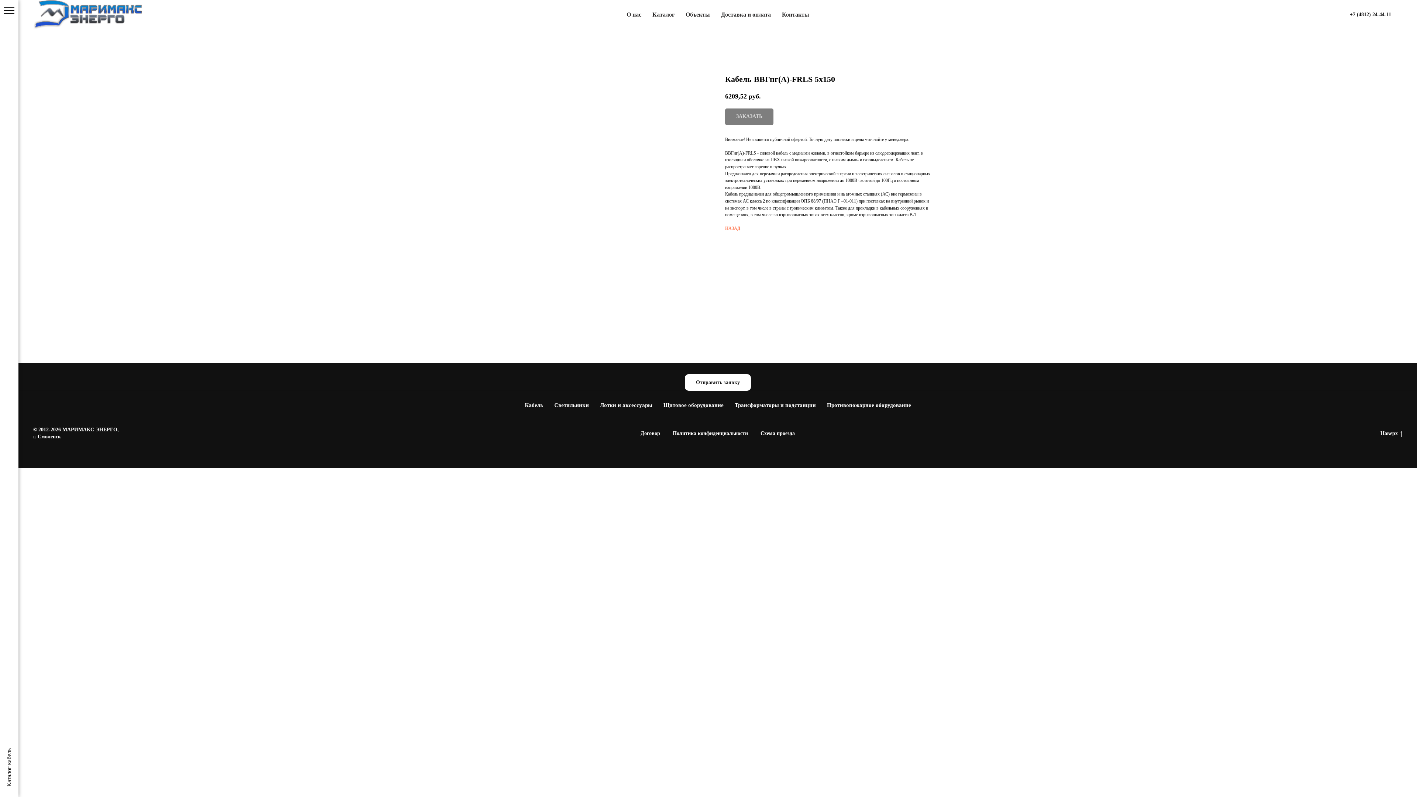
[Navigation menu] (9, 11)
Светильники (571, 405)
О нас (634, 14)
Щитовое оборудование (693, 405)
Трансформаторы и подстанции (775, 405)
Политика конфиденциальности (710, 433)
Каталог (663, 14)
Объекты (698, 14)
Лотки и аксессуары (626, 405)
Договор (650, 433)
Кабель (534, 405)
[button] (718, 382)
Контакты (795, 14)
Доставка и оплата (746, 14)
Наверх (1389, 433)
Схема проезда (778, 433)
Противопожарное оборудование (869, 405)
